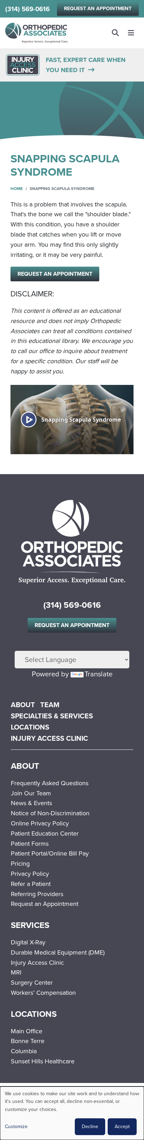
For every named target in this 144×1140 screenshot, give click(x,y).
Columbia (24, 1051)
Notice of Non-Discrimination (50, 813)
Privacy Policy (30, 873)
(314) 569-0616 (27, 9)
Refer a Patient (31, 883)
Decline (90, 1126)
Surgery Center (32, 982)
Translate (99, 674)
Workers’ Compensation (43, 992)
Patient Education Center (45, 833)
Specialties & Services (52, 716)
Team (49, 704)
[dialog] (72, 1113)
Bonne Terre (27, 1041)
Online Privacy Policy (40, 823)
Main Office (26, 1031)
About (23, 704)
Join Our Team (31, 793)
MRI (16, 972)
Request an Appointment (97, 8)
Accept (122, 1126)
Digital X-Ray (28, 942)
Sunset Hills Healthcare (42, 1061)
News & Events (31, 803)
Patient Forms (30, 843)
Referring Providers (37, 894)
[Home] (36, 33)
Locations (30, 727)
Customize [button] (16, 1126)
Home (16, 188)
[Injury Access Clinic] (22, 64)
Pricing (20, 863)
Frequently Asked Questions (49, 783)
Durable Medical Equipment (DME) (58, 952)
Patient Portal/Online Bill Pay (50, 853)
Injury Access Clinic (49, 738)
